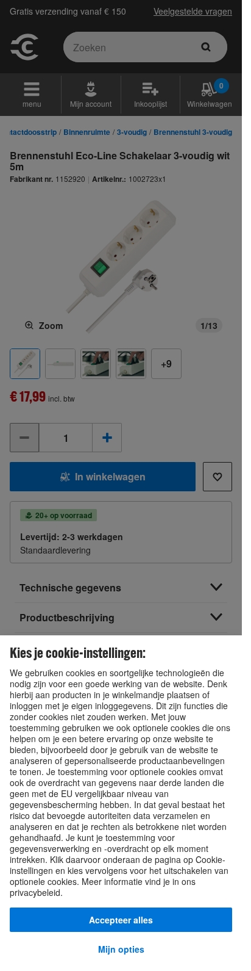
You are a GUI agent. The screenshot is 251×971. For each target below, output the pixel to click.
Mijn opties (121, 949)
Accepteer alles (121, 920)
